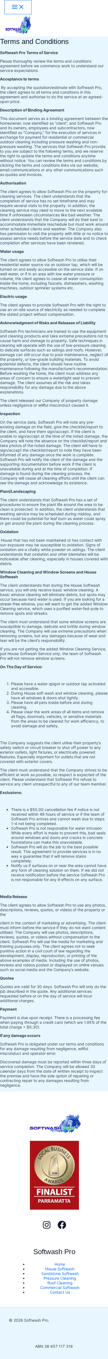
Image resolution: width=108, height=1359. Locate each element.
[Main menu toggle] (18, 7)
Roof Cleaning (60, 1282)
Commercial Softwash (59, 1287)
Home (60, 1264)
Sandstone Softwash (60, 1273)
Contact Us (60, 1292)
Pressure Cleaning (59, 1278)
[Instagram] (46, 1227)
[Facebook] (62, 1227)
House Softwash (59, 1268)
